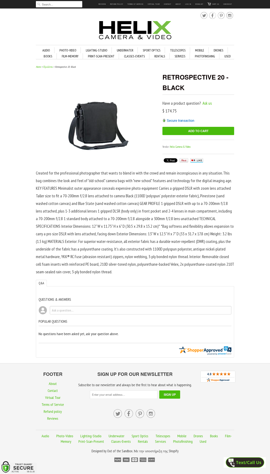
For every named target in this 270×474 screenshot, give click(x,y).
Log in (188, 4)
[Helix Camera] (135, 31)
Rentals (159, 56)
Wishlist (199, 4)
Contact (167, 4)
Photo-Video (67, 50)
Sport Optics (152, 50)
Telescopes (178, 50)
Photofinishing (205, 56)
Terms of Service (135, 4)
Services (180, 56)
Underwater (125, 50)
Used (227, 56)
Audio (46, 50)
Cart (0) (215, 4)
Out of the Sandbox (119, 451)
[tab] (41, 283)
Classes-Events (134, 56)
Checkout (227, 4)
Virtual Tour (154, 4)
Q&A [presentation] (41, 283)
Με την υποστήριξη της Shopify (156, 451)
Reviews (102, 4)
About (178, 4)
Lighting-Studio (96, 50)
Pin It (184, 160)
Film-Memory (70, 56)
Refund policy (116, 4)
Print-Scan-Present (101, 56)
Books (48, 56)
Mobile (199, 50)
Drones (218, 50)
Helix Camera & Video (180, 147)
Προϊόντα (48, 66)
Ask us (207, 103)
